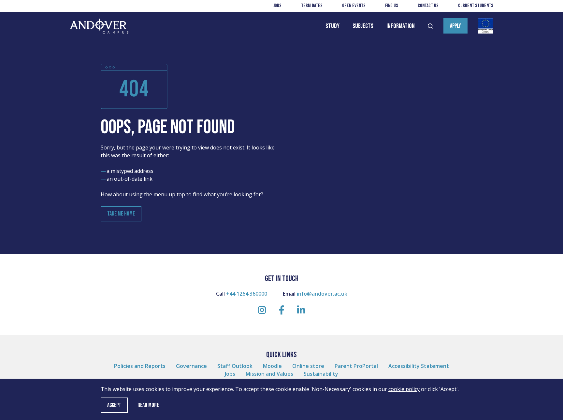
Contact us (428, 6)
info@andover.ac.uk (322, 293)
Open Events (354, 6)
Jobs (277, 6)
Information (400, 26)
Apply (455, 25)
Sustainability (321, 373)
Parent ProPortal (356, 366)
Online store (308, 366)
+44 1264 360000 (246, 293)
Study (332, 26)
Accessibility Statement (418, 366)
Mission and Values (269, 373)
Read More (148, 405)
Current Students (475, 6)
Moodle (272, 366)
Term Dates (312, 6)
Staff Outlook (235, 366)
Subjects (363, 26)
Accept (114, 405)
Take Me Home (121, 213)
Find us (391, 6)
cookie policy (404, 389)
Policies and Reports (140, 366)
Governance (191, 366)
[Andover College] (99, 26)
